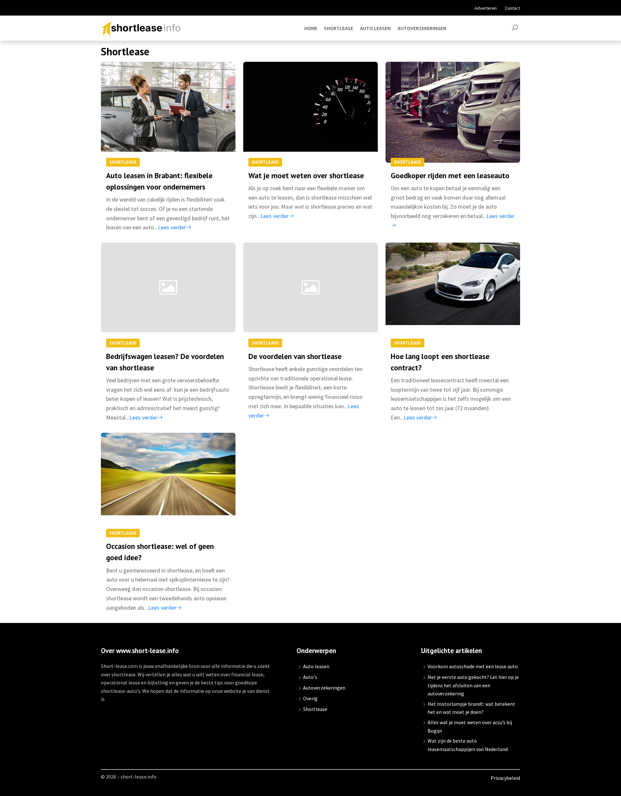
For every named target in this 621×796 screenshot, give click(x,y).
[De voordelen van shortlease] (310, 293)
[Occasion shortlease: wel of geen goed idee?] (168, 483)
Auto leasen (316, 666)
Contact (512, 8)
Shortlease (122, 162)
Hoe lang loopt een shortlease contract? (440, 361)
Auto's (310, 677)
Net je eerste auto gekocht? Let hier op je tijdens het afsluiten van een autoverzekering (473, 685)
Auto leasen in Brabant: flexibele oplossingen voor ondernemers (159, 180)
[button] (514, 28)
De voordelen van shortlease (295, 356)
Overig (310, 698)
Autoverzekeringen (324, 687)
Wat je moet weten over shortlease (306, 175)
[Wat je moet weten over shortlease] (310, 112)
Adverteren (485, 8)
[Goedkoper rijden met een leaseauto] (453, 112)
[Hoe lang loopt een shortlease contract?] (453, 293)
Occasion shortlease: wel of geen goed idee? (160, 551)
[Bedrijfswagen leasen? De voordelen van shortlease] (168, 293)
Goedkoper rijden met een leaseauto (450, 175)
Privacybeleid (505, 778)
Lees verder (172, 227)
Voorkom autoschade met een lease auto (473, 666)
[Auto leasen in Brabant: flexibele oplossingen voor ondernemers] (168, 112)
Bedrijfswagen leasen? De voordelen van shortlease (165, 361)
